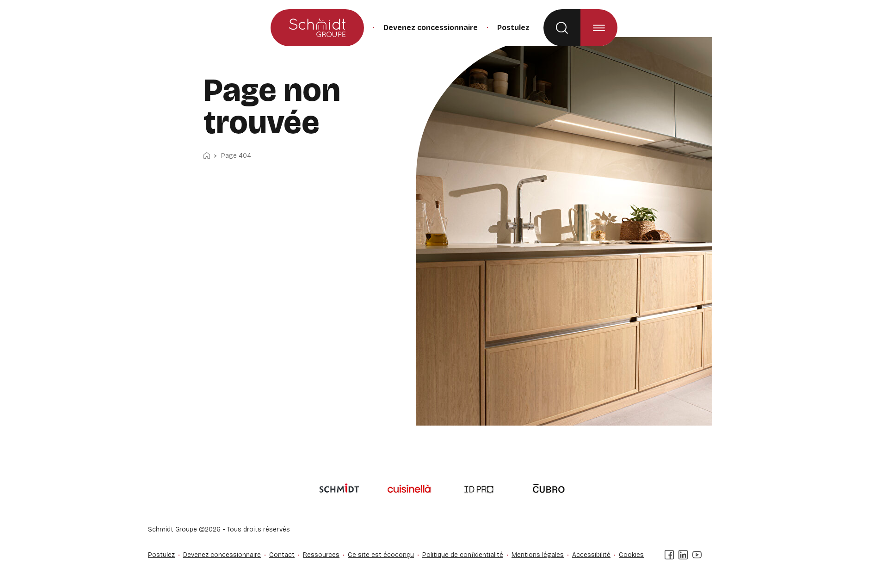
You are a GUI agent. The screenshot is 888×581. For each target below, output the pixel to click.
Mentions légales (538, 555)
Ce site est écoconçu (381, 555)
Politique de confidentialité (462, 555)
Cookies (631, 555)
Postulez (513, 27)
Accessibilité (591, 555)
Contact (282, 555)
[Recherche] (561, 27)
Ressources (321, 555)
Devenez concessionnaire (430, 27)
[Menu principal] (598, 27)
